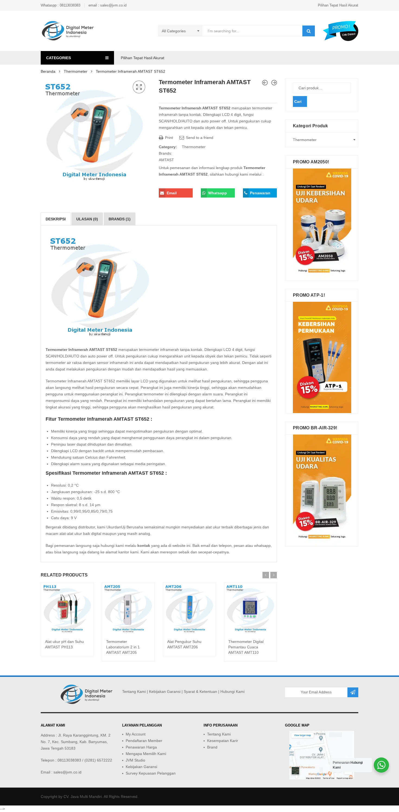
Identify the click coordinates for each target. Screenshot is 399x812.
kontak (143, 545)
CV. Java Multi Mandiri (83, 796)
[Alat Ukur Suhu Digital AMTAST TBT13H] (274, 82)
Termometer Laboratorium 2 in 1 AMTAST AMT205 (123, 647)
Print (168, 137)
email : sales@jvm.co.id (107, 5)
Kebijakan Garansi (164, 691)
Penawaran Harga (141, 747)
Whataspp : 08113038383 (60, 5)
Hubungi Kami (232, 691)
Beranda (48, 71)
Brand (212, 747)
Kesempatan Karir (222, 740)
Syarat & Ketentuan (200, 691)
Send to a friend (199, 137)
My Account (135, 734)
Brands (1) (120, 219)
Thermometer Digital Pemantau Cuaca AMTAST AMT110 (246, 647)
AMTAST (166, 160)
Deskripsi (56, 219)
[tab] (56, 219)
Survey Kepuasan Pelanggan (151, 773)
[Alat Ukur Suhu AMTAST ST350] (265, 82)
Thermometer (75, 71)
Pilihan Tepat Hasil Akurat (338, 5)
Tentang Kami (134, 691)
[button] (139, 87)
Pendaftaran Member (144, 740)
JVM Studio (135, 760)
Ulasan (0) (87, 219)
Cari (298, 101)
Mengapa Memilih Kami (146, 753)
